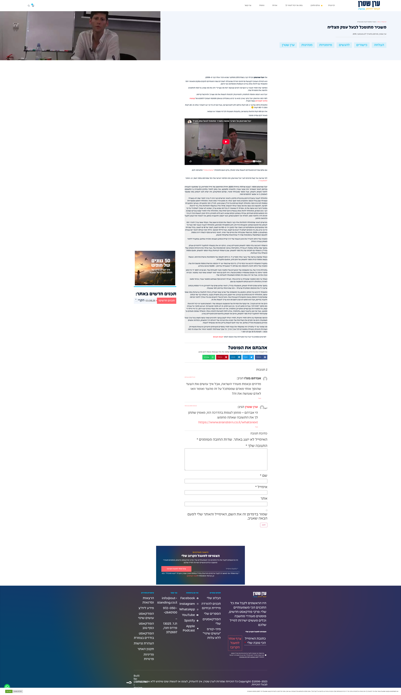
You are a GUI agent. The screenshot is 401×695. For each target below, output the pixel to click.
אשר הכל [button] (8, 691)
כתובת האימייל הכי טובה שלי (255, 641)
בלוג (379, 22)
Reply (259, 398)
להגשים (344, 45)
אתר (264, 498)
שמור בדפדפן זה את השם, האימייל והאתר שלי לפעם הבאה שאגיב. (227, 516)
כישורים (361, 45)
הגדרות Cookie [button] (18, 691)
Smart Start (218, 337)
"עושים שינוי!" (208, 170)
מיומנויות (325, 45)
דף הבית (384, 22)
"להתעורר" (263, 181)
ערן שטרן (288, 45)
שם (263, 475)
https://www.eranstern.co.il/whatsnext (228, 422)
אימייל (261, 487)
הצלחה (379, 45)
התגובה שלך (256, 446)
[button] (315, 5)
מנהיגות (306, 45)
